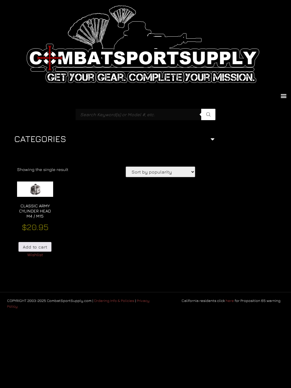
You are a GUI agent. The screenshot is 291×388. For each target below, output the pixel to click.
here (230, 300)
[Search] (208, 114)
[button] (283, 95)
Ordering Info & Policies (114, 300)
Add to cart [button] (35, 247)
